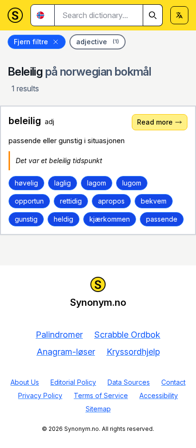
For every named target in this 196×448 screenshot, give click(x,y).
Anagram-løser (66, 352)
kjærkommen (109, 219)
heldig (63, 219)
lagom (96, 183)
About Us (24, 382)
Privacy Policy (40, 395)
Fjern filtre (31, 42)
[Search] (153, 15)
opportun (29, 201)
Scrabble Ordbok (127, 335)
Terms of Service (101, 395)
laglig (62, 183)
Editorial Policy (73, 382)
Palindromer (59, 335)
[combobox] (109, 15)
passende (161, 219)
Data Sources (129, 382)
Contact (173, 382)
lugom (131, 183)
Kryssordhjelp (133, 352)
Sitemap (98, 409)
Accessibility (158, 395)
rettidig (71, 201)
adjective (97, 42)
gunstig (26, 219)
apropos (111, 201)
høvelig (26, 183)
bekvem (154, 201)
